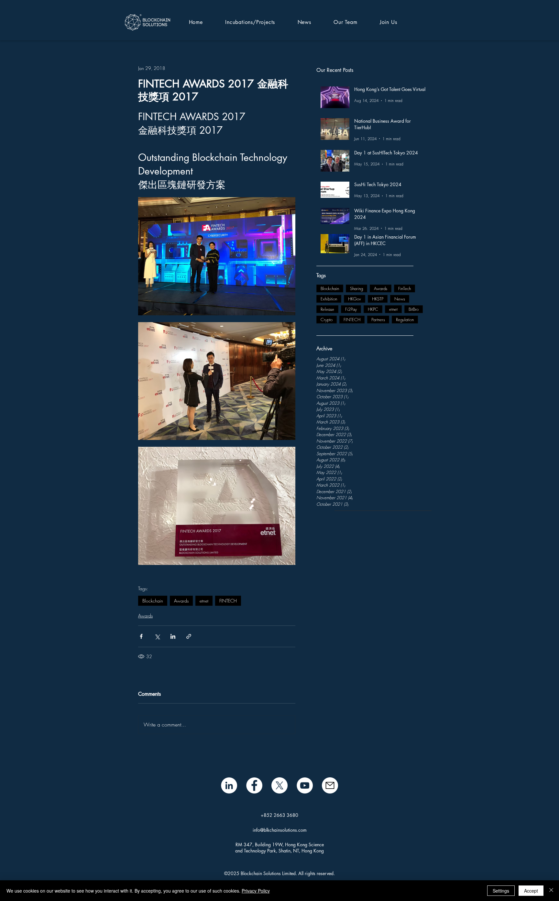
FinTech (404, 288)
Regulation (405, 319)
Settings (501, 890)
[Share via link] (189, 636)
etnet (393, 309)
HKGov (354, 299)
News (399, 299)
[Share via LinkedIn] (173, 636)
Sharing (356, 288)
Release (327, 309)
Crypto (327, 319)
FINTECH (352, 319)
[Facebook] (254, 785)
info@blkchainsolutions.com (280, 830)
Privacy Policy (256, 890)
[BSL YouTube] (305, 785)
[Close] (551, 890)
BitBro (414, 309)
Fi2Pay (351, 309)
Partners (378, 319)
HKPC (373, 309)
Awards (380, 288)
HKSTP (377, 299)
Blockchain (330, 288)
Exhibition (329, 299)
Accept (531, 890)
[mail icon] (330, 785)
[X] (279, 785)
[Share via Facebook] (141, 636)
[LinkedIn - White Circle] (229, 785)
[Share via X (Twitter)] (157, 636)
